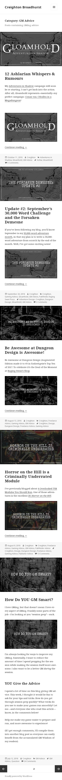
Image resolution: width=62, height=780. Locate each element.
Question (15, 761)
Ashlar (39, 160)
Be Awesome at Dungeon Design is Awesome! (29, 350)
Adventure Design (27, 299)
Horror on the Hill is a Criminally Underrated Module (28, 476)
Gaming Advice (11, 296)
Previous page (3, 768)
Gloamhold (17, 160)
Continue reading (16, 147)
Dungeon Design (12, 426)
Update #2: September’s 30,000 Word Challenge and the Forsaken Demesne (28, 215)
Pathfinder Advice (42, 548)
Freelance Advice (27, 426)
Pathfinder (43, 296)
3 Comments (41, 302)
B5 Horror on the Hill (39, 495)
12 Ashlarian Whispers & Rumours (30, 76)
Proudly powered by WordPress (18, 776)
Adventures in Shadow (21, 85)
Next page (58, 768)
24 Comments (30, 761)
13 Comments (43, 553)
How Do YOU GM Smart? (29, 599)
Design (51, 423)
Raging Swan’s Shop (19, 370)
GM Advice (27, 160)
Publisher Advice (26, 553)
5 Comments (13, 162)
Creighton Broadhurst (23, 7)
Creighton (31, 157)
